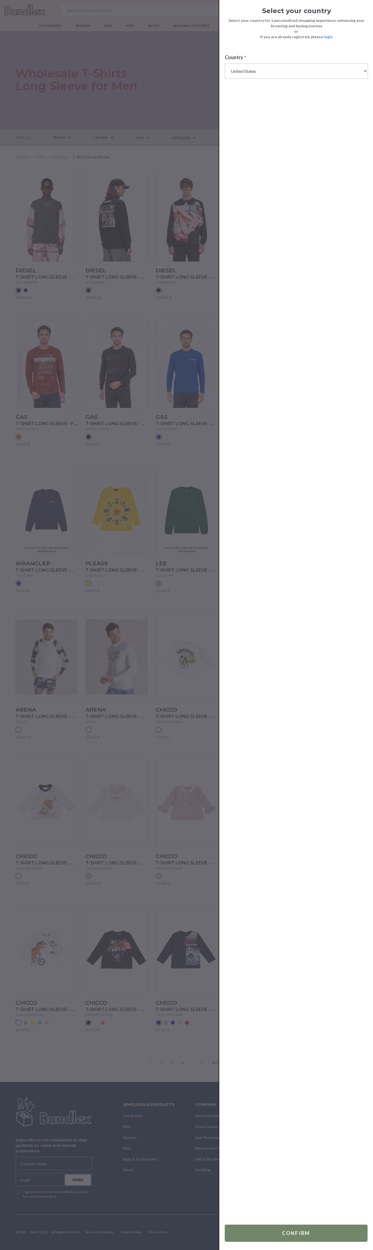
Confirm (296, 1233)
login (328, 36)
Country (235, 57)
